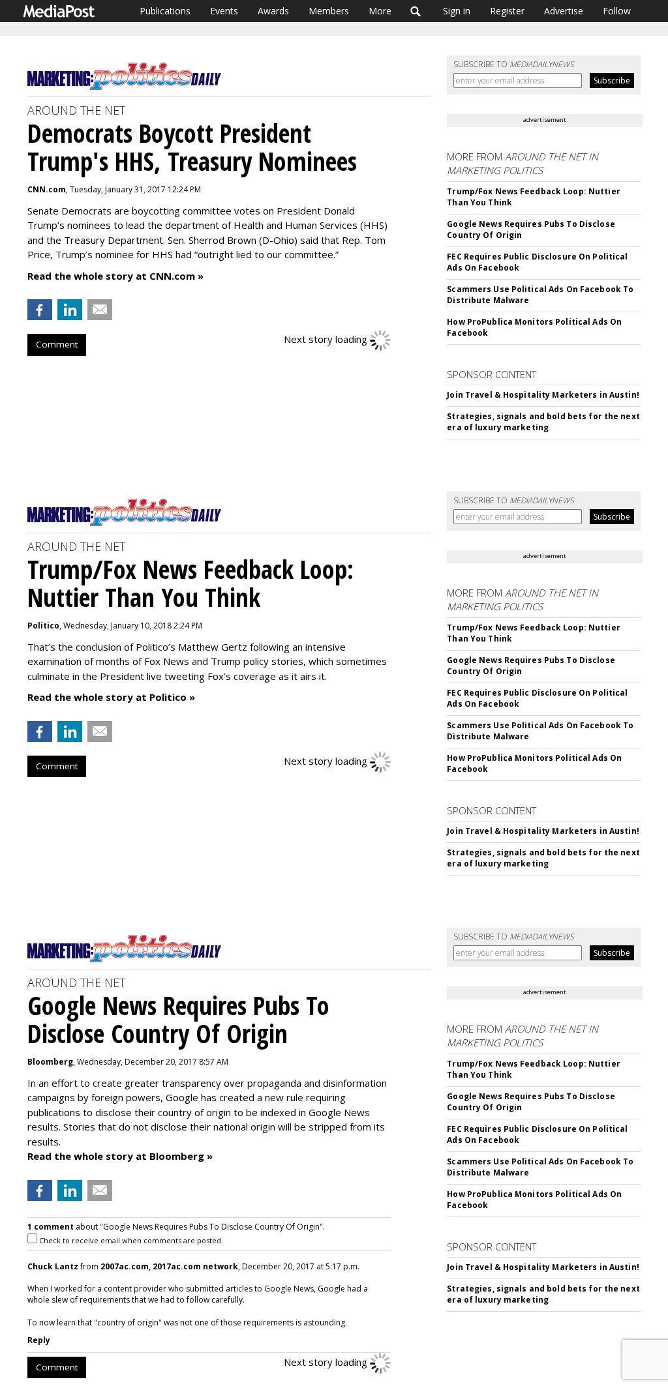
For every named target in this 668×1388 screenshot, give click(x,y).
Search (416, 11)
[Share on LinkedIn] (69, 309)
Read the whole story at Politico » (111, 696)
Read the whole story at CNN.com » (115, 275)
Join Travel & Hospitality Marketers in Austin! (543, 394)
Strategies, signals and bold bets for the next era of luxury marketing (543, 422)
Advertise (563, 11)
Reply (38, 1340)
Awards (273, 11)
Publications (165, 11)
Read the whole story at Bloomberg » (120, 1155)
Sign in (456, 11)
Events (224, 11)
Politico (43, 625)
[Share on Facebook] (39, 309)
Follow (617, 11)
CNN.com (46, 189)
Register (507, 11)
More (380, 11)
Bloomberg (50, 1061)
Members (329, 11)
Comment (57, 344)
